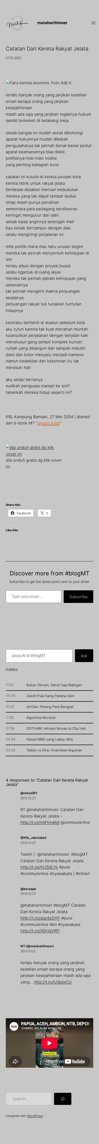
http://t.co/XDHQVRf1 (40, 930)
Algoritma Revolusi (40, 718)
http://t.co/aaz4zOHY (40, 918)
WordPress (35, 1116)
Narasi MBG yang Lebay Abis (49, 739)
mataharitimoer (52, 22)
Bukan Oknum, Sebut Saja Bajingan (54, 685)
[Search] (62, 1099)
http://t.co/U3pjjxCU (53, 982)
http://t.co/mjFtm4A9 (39, 822)
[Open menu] (93, 23)
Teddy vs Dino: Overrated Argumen (54, 750)
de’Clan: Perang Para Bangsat (50, 707)
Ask (84, 655)
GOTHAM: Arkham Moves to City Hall (56, 728)
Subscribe (78, 596)
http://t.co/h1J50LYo (39, 867)
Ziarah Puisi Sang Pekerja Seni (50, 696)
